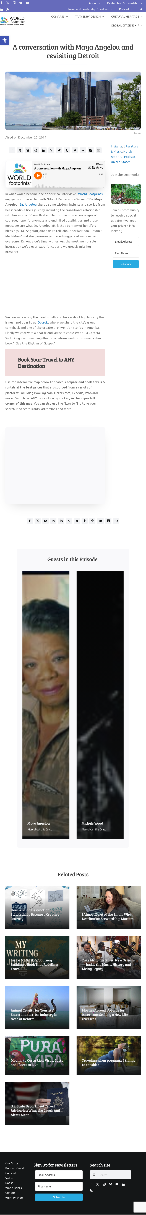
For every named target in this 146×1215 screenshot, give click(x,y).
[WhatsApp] (51, 150)
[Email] (99, 150)
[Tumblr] (67, 150)
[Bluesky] (28, 150)
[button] (4, 40)
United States (121, 162)
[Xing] (91, 150)
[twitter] (7, 2)
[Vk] (83, 150)
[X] (20, 150)
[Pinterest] (75, 150)
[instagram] (14, 2)
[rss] (7, 9)
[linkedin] (1, 9)
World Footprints (90, 194)
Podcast (129, 156)
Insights (116, 146)
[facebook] (1, 2)
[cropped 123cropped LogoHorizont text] (12, 17)
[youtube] (27, 2)
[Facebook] (12, 150)
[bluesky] (20, 2)
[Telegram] (59, 150)
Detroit (43, 322)
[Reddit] (36, 150)
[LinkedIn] (44, 150)
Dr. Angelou (28, 204)
